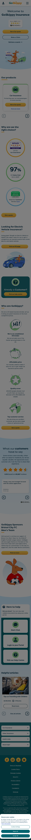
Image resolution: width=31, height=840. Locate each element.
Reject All (15, 831)
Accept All (15, 835)
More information (6, 823)
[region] (15, 826)
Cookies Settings (15, 826)
